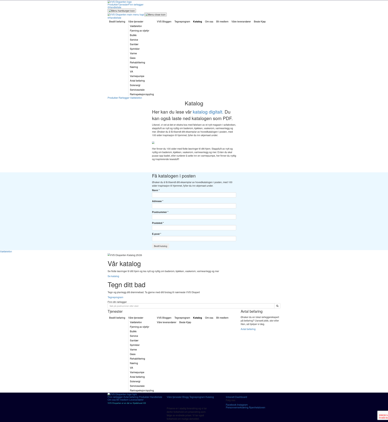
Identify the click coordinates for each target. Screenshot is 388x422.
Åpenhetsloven (257, 407)
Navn (155, 190)
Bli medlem (122, 399)
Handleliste (156, 397)
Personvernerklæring (237, 407)
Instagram (242, 404)
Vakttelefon (136, 97)
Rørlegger (124, 97)
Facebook (231, 404)
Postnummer (159, 212)
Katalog (210, 397)
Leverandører (136, 399)
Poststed (157, 223)
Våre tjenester (174, 397)
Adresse (157, 201)
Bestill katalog (160, 246)
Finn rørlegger (135, 4)
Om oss (112, 399)
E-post (156, 234)
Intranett (230, 397)
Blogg (185, 397)
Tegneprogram (115, 297)
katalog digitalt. (208, 111)
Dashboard (241, 397)
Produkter (113, 4)
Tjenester (123, 4)
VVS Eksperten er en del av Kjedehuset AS (127, 403)
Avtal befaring (248, 329)
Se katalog (113, 276)
